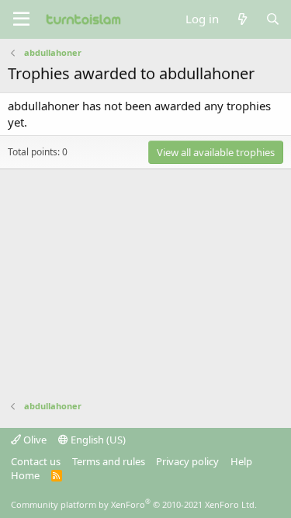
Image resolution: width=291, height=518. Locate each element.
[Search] (273, 19)
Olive (34, 440)
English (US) (97, 440)
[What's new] (242, 19)
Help (241, 461)
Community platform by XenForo (134, 504)
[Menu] (21, 19)
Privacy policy (187, 461)
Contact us (36, 461)
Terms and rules (108, 461)
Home (25, 475)
